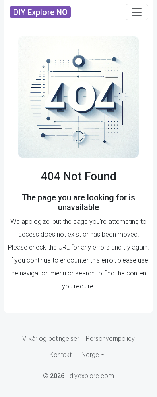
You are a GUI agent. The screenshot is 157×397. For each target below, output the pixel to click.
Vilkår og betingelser (50, 338)
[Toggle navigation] (137, 12)
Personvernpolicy (110, 338)
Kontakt (61, 355)
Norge (90, 355)
